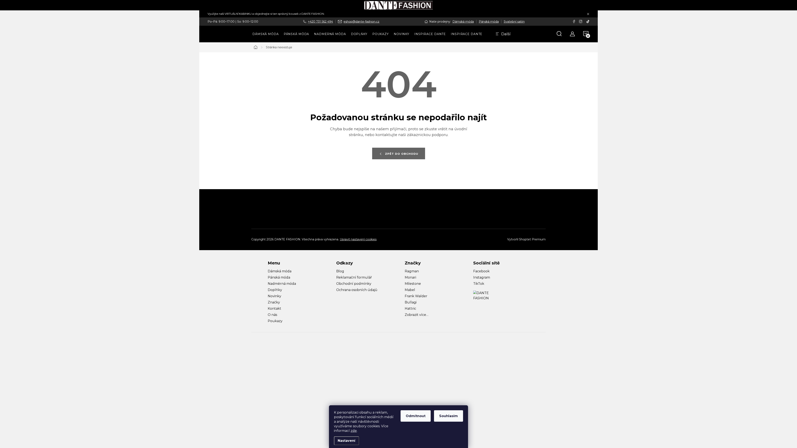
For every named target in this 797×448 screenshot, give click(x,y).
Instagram (481, 277)
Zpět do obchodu (401, 153)
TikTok (478, 284)
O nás (272, 315)
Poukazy (275, 321)
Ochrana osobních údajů (356, 290)
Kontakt (274, 308)
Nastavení (346, 441)
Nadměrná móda (282, 284)
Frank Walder (416, 296)
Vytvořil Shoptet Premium (526, 239)
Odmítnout (415, 416)
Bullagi (411, 302)
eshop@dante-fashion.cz (361, 21)
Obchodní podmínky (353, 284)
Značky (274, 302)
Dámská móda (463, 21)
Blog (340, 271)
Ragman (412, 271)
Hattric (410, 308)
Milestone (413, 284)
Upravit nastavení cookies (358, 239)
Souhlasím (448, 416)
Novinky (274, 296)
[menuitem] (265, 34)
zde (354, 431)
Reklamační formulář (354, 277)
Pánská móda (489, 21)
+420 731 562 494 (320, 21)
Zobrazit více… (416, 315)
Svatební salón (514, 21)
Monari (410, 277)
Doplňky (275, 290)
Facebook (481, 271)
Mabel (410, 290)
